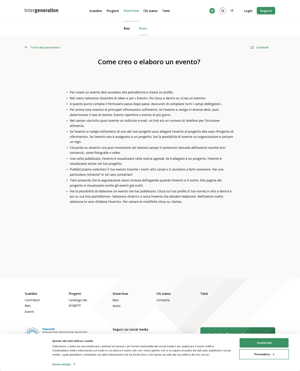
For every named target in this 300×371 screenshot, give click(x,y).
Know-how (131, 11)
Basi (127, 28)
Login (248, 11)
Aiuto (143, 28)
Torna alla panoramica (45, 47)
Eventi (29, 312)
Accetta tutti (264, 342)
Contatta (163, 300)
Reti (28, 306)
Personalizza (262, 354)
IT (232, 11)
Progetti (113, 11)
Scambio (95, 11)
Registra (266, 11)
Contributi (32, 300)
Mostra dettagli (61, 364)
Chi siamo (150, 11)
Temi (166, 11)
